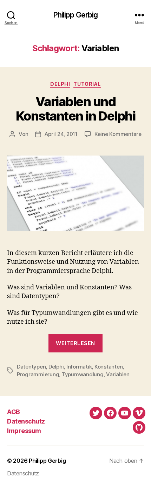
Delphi (60, 84)
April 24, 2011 (61, 134)
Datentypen (31, 366)
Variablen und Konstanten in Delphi (75, 109)
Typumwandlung (83, 374)
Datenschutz (26, 421)
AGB (13, 411)
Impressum (24, 430)
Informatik (79, 366)
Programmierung (38, 374)
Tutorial (86, 84)
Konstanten (108, 366)
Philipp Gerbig (75, 15)
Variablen (118, 374)
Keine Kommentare (118, 134)
